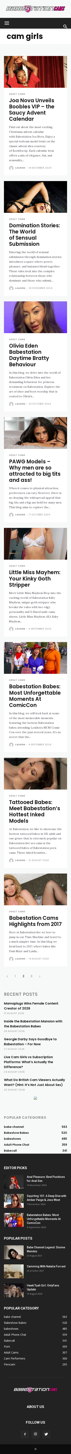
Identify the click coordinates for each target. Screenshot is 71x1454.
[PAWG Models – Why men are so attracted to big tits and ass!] (35, 433)
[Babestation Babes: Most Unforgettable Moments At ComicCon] (35, 658)
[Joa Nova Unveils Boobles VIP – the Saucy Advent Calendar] (35, 72)
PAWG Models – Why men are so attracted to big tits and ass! (35, 471)
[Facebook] (25, 1434)
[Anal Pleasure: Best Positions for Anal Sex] (14, 1182)
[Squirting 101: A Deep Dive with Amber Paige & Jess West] (14, 1201)
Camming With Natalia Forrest (46, 1266)
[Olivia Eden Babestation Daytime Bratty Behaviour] (35, 317)
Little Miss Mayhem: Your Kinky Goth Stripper (34, 578)
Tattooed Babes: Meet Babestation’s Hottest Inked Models (34, 811)
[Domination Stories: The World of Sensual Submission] (35, 197)
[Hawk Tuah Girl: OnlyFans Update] (14, 1290)
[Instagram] (35, 1434)
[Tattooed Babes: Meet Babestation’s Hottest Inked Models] (35, 774)
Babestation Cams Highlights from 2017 (35, 921)
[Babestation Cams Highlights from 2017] (35, 889)
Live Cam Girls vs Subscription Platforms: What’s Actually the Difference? (28, 1062)
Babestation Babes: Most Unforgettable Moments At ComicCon (35, 696)
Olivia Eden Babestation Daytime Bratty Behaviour (29, 355)
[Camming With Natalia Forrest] (14, 1271)
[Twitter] (46, 1434)
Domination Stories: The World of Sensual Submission (34, 235)
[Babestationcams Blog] (35, 9)
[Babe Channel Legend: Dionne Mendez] (14, 1252)
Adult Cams (17, 94)
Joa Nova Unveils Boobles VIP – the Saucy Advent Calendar (31, 110)
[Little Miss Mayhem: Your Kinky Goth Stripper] (35, 544)
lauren (20, 167)
